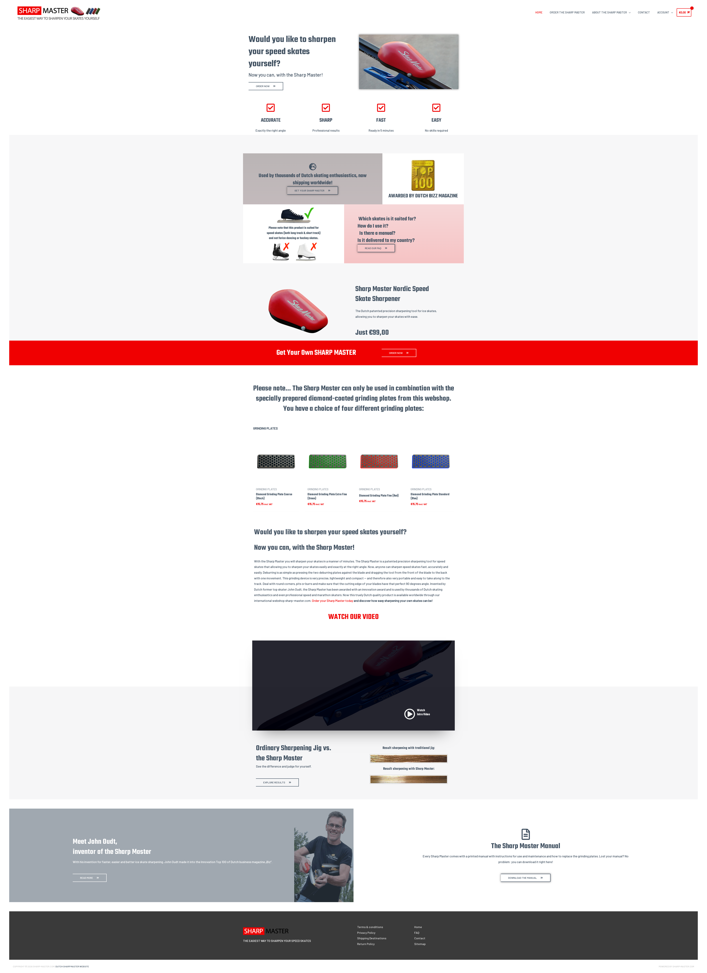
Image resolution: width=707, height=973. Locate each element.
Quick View (276, 481)
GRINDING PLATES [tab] (265, 428)
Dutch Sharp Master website (72, 966)
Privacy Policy (366, 932)
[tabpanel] (353, 480)
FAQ (416, 932)
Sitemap (420, 944)
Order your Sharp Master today (332, 600)
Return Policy (366, 944)
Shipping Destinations (371, 938)
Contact (419, 938)
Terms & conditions (370, 927)
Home (418, 927)
